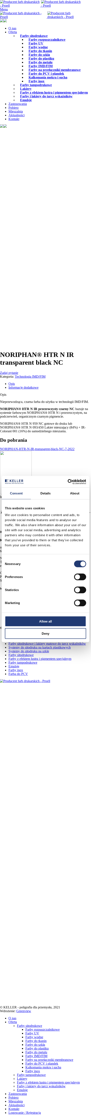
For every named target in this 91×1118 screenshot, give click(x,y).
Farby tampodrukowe (36, 85)
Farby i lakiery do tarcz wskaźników (46, 96)
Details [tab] (45, 493)
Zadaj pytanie (9, 373)
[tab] (49, 384)
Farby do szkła (35, 1044)
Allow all (45, 621)
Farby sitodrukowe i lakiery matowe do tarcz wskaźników (47, 643)
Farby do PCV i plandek (41, 1063)
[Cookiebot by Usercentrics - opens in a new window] (67, 481)
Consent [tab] (16, 493)
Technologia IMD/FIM (30, 376)
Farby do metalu (36, 1052)
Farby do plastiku (37, 1048)
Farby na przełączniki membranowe (49, 1060)
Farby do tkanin (36, 1041)
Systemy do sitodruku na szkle (28, 651)
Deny (45, 633)
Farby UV (32, 1033)
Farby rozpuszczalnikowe (47, 39)
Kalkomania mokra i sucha (48, 77)
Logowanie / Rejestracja (24, 1112)
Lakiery (22, 1078)
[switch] (80, 576)
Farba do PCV (18, 674)
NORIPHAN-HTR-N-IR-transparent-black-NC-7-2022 (37, 449)
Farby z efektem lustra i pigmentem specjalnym (39, 659)
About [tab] (74, 493)
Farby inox (15, 670)
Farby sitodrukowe (21, 655)
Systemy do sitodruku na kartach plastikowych (39, 647)
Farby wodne (34, 1037)
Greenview (23, 1011)
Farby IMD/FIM (36, 1056)
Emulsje (26, 100)
